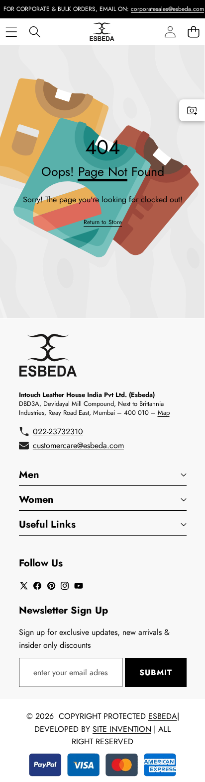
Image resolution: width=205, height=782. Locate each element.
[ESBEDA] (102, 31)
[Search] (34, 31)
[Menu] (11, 31)
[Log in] (170, 31)
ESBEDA (162, 716)
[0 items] (193, 31)
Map (164, 412)
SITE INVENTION (122, 729)
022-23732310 (58, 431)
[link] (103, 222)
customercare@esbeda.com (78, 445)
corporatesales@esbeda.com (162, 8)
